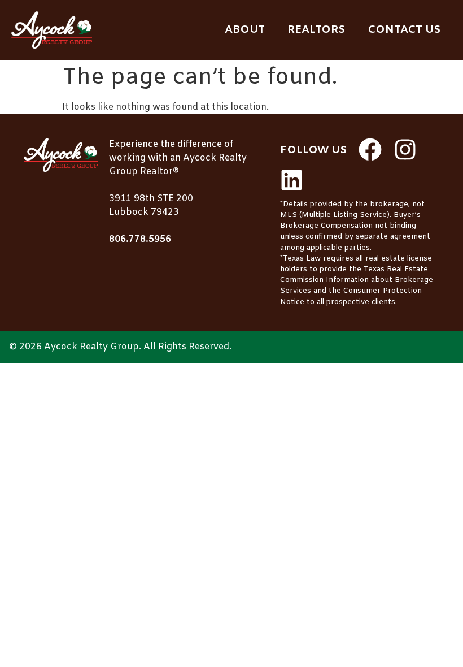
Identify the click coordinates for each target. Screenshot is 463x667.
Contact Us (404, 30)
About (245, 30)
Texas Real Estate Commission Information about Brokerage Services (356, 280)
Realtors (316, 30)
